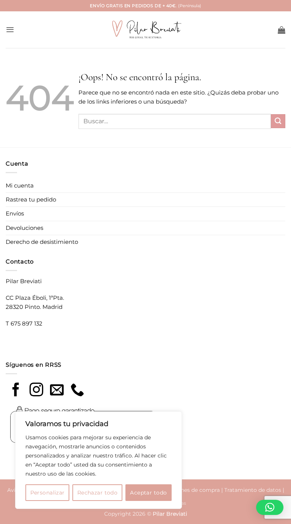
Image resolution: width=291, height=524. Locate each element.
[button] (10, 30)
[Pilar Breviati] (145, 29)
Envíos (15, 213)
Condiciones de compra (188, 490)
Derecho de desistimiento (42, 241)
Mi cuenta (20, 185)
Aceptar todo (148, 492)
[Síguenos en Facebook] (16, 390)
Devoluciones (24, 227)
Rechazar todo (97, 492)
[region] (98, 460)
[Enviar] (278, 121)
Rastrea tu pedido (31, 199)
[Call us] (77, 390)
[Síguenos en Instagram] (36, 390)
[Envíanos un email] (57, 390)
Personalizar (47, 492)
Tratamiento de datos (252, 490)
